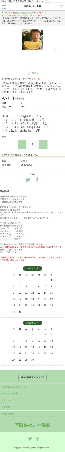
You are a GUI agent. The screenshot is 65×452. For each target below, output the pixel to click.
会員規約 (6, 407)
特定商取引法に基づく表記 (14, 386)
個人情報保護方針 (10, 393)
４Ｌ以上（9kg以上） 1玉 (22, 130)
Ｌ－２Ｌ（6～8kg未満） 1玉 (24, 119)
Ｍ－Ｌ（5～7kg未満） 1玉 (23, 116)
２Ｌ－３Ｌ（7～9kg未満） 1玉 (26, 123)
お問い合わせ (8, 414)
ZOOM (35, 73)
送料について (8, 400)
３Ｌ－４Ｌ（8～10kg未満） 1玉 (27, 127)
